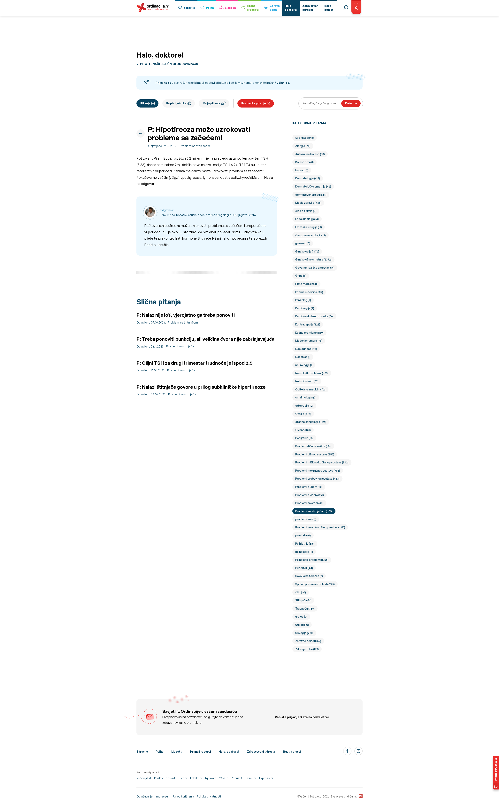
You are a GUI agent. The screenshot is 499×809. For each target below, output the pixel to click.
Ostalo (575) (303, 413)
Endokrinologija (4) (307, 218)
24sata (223, 778)
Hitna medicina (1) (306, 283)
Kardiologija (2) (304, 308)
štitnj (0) (300, 592)
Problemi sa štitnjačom (195, 146)
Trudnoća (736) (305, 608)
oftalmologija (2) (305, 397)
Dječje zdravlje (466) (308, 202)
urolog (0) (301, 616)
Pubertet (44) (304, 568)
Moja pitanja (211, 103)
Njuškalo (210, 778)
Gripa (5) (300, 275)
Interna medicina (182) (309, 292)
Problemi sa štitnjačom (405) (314, 511)
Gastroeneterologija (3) (310, 235)
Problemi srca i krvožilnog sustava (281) (320, 527)
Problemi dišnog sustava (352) (314, 454)
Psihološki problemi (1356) (311, 559)
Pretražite (351, 103)
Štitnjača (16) (303, 600)
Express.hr (266, 778)
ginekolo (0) (302, 243)
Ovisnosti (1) (303, 430)
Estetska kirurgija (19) (308, 227)
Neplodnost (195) (306, 348)
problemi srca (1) (305, 519)
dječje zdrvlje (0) (305, 210)
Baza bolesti (292, 751)
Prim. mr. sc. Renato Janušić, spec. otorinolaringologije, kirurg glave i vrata (208, 215)
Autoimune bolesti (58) (310, 154)
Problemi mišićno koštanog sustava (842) (322, 462)
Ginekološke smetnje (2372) (313, 259)
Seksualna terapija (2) (309, 576)
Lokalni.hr (196, 778)
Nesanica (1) (302, 356)
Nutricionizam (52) (307, 381)
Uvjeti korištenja (183, 796)
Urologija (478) (304, 633)
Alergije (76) (302, 146)
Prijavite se (163, 82)
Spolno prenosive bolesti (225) (315, 584)
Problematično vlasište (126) (313, 446)
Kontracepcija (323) (307, 324)
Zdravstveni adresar (261, 751)
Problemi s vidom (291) (309, 495)
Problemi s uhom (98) (308, 486)
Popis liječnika (176, 103)
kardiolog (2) (303, 300)
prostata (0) (303, 535)
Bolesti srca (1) (304, 162)
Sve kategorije (304, 137)
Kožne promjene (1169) (309, 332)
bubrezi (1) (301, 170)
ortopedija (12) (304, 405)
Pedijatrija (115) (304, 438)
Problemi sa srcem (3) (309, 503)
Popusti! (236, 778)
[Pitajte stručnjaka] (496, 772)
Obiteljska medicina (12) (310, 389)
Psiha (210, 7)
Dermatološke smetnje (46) (313, 186)
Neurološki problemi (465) (311, 373)
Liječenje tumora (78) (308, 340)
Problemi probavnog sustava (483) (317, 478)
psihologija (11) (304, 551)
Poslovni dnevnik (165, 778)
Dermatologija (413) (307, 178)
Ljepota (230, 7)
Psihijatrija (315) (304, 543)
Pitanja (145, 103)
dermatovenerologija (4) (310, 194)
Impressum (163, 796)
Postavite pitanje (253, 103)
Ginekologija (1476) (307, 251)
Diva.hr (183, 778)
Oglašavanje (144, 796)
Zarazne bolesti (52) (308, 641)
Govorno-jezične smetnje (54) (314, 267)
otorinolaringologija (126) (310, 421)
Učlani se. (283, 82)
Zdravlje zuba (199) (307, 649)
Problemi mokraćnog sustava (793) (317, 470)
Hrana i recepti (200, 751)
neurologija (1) (303, 365)
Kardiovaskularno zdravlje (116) (314, 316)
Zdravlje (189, 7)
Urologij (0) (302, 624)
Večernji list (143, 778)
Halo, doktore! (229, 751)
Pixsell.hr (250, 778)
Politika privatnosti (209, 796)
